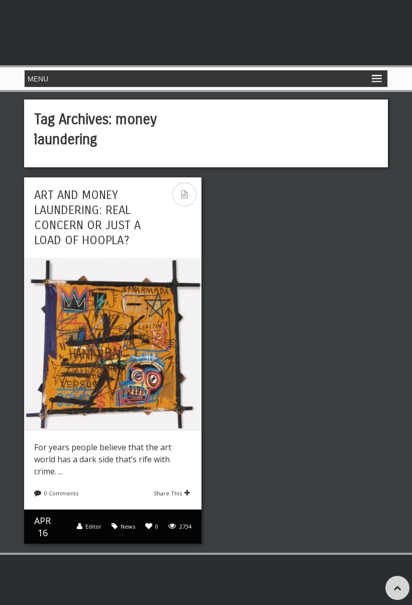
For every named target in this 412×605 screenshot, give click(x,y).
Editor (93, 526)
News (128, 526)
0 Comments (61, 493)
